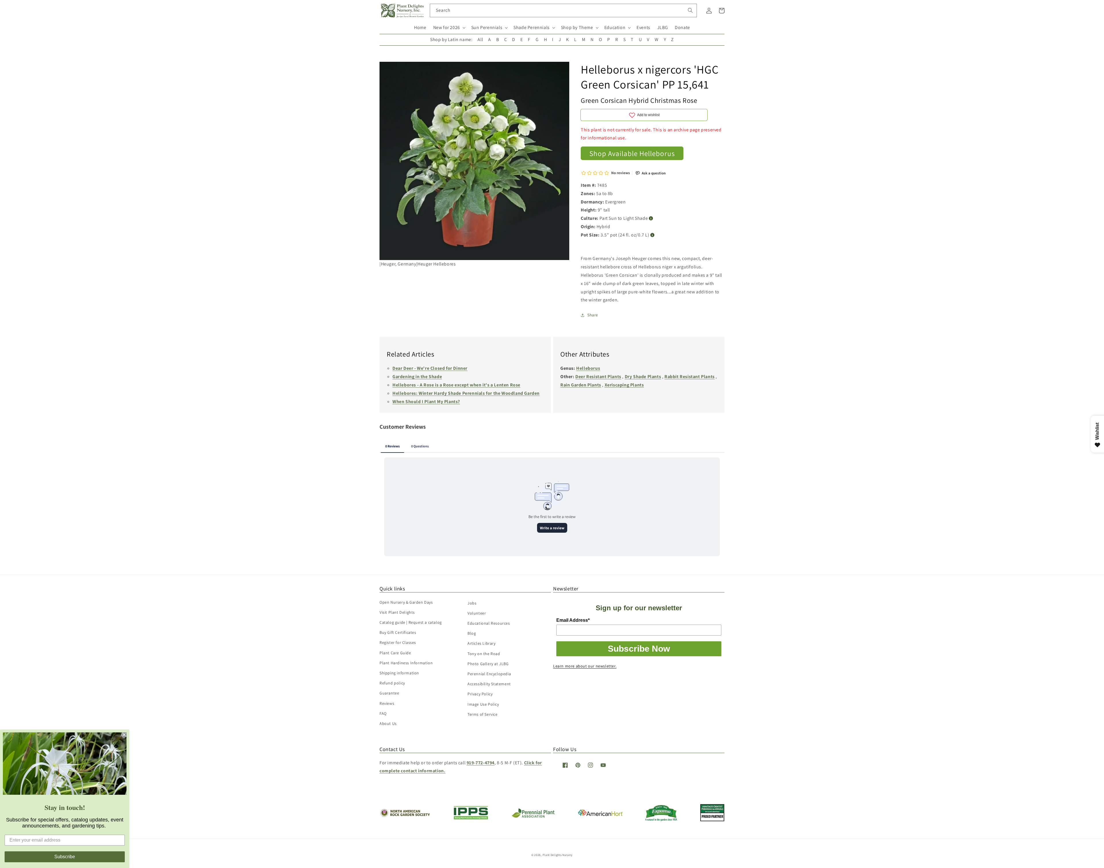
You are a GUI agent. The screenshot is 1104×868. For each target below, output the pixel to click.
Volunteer (476, 613)
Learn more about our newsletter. (584, 666)
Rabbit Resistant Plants (689, 377)
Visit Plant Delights (397, 612)
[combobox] (563, 10)
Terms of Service (482, 714)
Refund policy (392, 683)
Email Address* (573, 620)
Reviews (386, 703)
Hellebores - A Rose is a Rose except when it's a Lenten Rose (456, 385)
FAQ (383, 713)
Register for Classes (397, 642)
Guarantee (389, 693)
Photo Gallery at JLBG (488, 663)
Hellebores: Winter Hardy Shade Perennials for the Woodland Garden (466, 393)
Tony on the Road (483, 653)
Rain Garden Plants (580, 385)
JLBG (662, 27)
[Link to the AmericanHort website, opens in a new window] (600, 814)
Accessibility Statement (489, 683)
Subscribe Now (639, 648)
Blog (471, 633)
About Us (388, 723)
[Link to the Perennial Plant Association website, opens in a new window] (533, 816)
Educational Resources (488, 623)
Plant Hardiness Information (406, 662)
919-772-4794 (480, 763)
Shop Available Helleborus (632, 153)
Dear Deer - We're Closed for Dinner (429, 368)
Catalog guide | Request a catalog (410, 622)
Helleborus (588, 368)
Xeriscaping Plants (624, 385)
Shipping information (399, 672)
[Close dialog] (124, 735)
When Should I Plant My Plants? (426, 402)
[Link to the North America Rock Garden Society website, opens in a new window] (404, 816)
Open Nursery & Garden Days (406, 602)
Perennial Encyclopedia (489, 673)
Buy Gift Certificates (397, 632)
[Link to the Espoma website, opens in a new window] (661, 820)
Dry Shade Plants (643, 377)
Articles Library (481, 643)
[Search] (690, 10)
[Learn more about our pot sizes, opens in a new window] (652, 235)
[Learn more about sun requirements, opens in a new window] (651, 218)
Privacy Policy (479, 693)
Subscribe (64, 856)
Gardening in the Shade (417, 377)
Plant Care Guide (395, 652)
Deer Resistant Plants (598, 377)
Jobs (471, 603)
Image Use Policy (483, 704)
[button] (449, 27)
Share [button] (592, 314)
